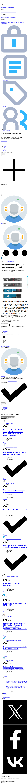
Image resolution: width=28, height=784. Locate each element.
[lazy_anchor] (15, 442)
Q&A (4, 147)
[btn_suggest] (1, 155)
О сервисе (5, 694)
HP (6, 596)
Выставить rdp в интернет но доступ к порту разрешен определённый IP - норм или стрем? (16, 682)
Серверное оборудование (12, 576)
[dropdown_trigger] (1, 327)
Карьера (5, 149)
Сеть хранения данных (8, 261)
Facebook (5, 329)
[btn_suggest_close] (3, 154)
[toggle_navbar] (1, 195)
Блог (4, 698)
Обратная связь (6, 697)
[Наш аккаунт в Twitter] (15, 724)
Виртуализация (9, 660)
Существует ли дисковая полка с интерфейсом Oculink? (15, 453)
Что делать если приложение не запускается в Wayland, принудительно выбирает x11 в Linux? (16, 687)
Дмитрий (3, 376)
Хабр (4, 146)
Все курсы (17, 334)
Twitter (4, 332)
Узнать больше (4, 141)
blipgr (2, 223)
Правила (5, 696)
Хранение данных (10, 483)
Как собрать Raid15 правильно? (15, 510)
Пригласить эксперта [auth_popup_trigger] (5, 346)
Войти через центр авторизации (7, 417)
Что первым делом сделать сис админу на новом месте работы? (15, 546)
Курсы (4, 150)
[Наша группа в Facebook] (15, 748)
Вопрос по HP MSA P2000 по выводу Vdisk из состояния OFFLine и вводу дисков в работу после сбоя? (13, 432)
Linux (7, 503)
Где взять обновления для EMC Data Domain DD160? (15, 648)
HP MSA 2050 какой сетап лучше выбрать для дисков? (13, 668)
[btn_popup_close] (3, 782)
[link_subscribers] (15, 255)
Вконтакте (5, 331)
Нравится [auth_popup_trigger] (3, 403)
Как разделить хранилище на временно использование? (14, 491)
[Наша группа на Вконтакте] (15, 773)
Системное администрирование (13, 539)
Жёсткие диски (9, 423)
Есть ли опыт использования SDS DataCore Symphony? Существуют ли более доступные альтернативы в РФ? (15, 626)
